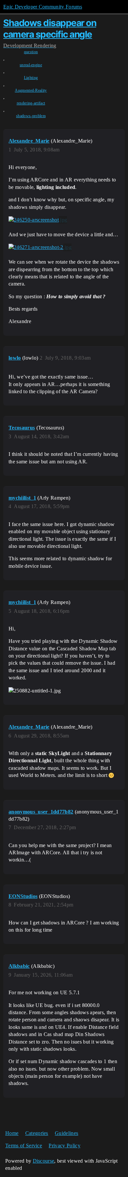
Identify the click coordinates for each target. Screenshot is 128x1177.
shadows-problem (31, 116)
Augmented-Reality (31, 90)
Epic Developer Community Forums (42, 6)
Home (11, 1133)
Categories (36, 1133)
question (31, 52)
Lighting (31, 77)
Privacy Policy (64, 1145)
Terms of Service (23, 1145)
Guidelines (66, 1133)
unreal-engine (31, 65)
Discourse (43, 1161)
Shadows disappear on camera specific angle (49, 28)
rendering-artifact (31, 103)
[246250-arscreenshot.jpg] (38, 220)
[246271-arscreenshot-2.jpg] (40, 247)
